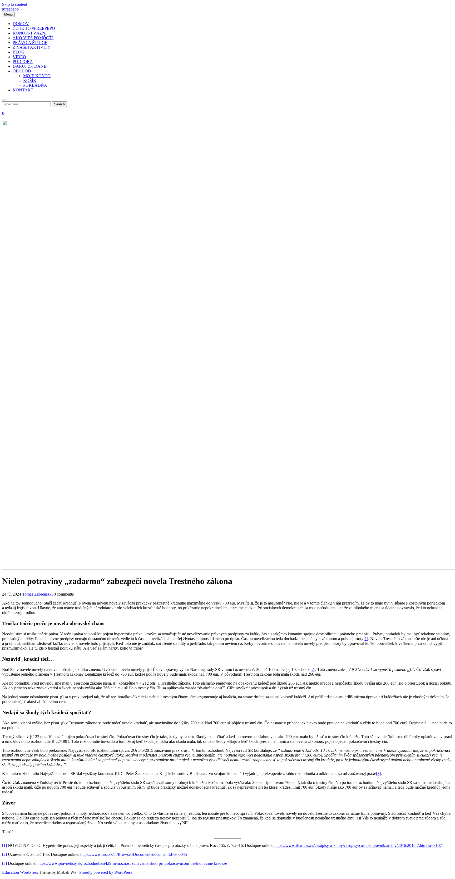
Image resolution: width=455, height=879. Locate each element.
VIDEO (19, 57)
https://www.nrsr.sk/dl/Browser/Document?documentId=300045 (133, 854)
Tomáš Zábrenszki (37, 594)
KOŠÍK (29, 80)
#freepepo (10, 9)
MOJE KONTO (37, 75)
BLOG (18, 52)
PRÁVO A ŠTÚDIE (30, 42)
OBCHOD (22, 71)
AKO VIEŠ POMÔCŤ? (33, 38)
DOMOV (21, 23)
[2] (312, 669)
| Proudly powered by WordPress (104, 872)
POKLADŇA (35, 85)
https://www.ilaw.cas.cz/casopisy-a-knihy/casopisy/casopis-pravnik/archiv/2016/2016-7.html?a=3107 (358, 845)
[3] (378, 773)
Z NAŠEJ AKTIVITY (32, 47)
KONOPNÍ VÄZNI (30, 33)
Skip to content (14, 4)
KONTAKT (23, 90)
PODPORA (23, 61)
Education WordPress (20, 872)
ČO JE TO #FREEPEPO (34, 28)
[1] (365, 638)
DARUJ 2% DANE (29, 66)
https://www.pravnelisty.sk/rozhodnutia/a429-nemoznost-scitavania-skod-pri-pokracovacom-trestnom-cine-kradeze (132, 863)
